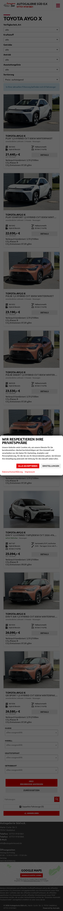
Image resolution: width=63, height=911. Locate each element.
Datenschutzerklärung (12, 472)
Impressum (30, 472)
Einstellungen (50, 466)
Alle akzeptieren (28, 466)
